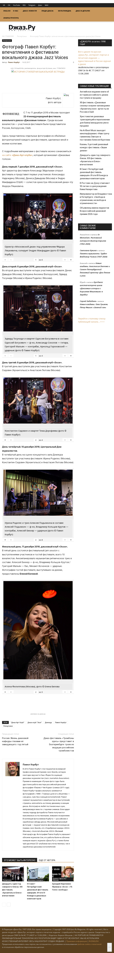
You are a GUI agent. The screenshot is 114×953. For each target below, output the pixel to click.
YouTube (16, 5)
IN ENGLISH (94, 941)
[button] (108, 10)
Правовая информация (76, 941)
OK (9, 5)
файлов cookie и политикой (89, 944)
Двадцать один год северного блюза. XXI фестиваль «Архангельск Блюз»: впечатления (12, 890)
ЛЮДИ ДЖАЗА (47, 11)
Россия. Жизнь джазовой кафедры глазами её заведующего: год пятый (15, 741)
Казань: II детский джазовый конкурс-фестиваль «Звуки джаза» (94, 147)
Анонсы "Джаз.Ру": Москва (60, 879)
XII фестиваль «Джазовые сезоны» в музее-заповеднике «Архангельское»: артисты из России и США (95, 107)
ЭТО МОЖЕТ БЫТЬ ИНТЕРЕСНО (19, 860)
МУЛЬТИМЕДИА (64, 11)
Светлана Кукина (88, 250)
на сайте (17, 155)
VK (4, 5)
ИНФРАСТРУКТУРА (11, 18)
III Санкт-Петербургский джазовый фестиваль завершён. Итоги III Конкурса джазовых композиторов (94, 174)
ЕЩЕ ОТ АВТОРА (47, 860)
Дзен (40, 5)
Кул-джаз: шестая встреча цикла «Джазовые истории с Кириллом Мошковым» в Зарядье (91, 288)
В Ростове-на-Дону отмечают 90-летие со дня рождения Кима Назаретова (95, 186)
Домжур (48, 722)
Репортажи (22, 36)
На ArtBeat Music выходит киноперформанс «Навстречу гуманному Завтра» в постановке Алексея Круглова (95, 135)
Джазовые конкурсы (35, 880)
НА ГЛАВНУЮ (8, 36)
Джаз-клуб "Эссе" (35, 722)
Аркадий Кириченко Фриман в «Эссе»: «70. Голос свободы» (62, 887)
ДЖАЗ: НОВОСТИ (30, 11)
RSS (24, 5)
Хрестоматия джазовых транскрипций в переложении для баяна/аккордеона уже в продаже (95, 121)
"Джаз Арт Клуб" (17, 722)
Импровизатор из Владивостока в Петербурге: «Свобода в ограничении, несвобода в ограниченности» (96, 198)
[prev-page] (4, 904)
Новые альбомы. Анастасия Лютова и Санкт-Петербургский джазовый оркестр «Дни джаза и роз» (95, 269)
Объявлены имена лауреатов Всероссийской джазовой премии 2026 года (94, 211)
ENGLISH (6, 11)
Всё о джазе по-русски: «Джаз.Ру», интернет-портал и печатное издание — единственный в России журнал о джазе (94, 58)
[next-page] (9, 904)
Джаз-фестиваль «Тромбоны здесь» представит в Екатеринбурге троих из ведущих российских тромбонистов (58, 744)
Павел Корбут (14, 62)
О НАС (15, 11)
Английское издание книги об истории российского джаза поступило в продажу (94, 94)
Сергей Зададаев (88, 301)
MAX (46, 5)
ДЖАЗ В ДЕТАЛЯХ (83, 11)
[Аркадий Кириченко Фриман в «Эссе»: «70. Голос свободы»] (63, 873)
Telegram (31, 5)
